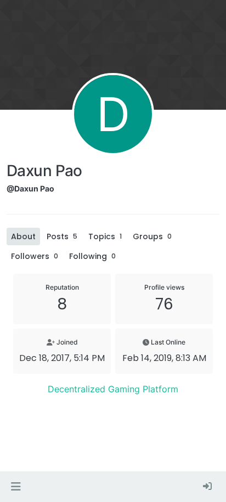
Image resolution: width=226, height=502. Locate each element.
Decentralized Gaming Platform (113, 388)
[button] (15, 487)
